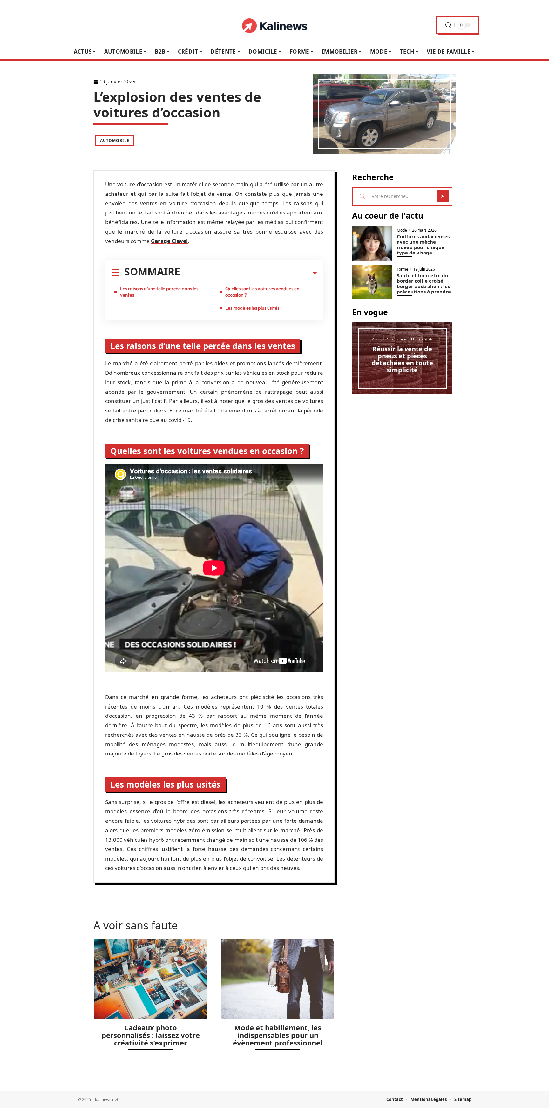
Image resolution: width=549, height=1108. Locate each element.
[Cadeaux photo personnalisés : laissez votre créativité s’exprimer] (150, 979)
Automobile (114, 140)
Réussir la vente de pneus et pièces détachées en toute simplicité (402, 359)
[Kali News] (274, 25)
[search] (448, 25)
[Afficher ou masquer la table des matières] (248, 273)
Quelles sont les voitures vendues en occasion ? (262, 292)
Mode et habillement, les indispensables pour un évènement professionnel (277, 1035)
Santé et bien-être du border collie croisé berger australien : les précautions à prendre (424, 283)
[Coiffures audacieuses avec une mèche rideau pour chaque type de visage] (372, 243)
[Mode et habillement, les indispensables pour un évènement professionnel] (277, 979)
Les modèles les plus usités (252, 308)
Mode (402, 230)
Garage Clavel (169, 241)
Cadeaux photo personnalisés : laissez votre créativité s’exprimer (151, 1035)
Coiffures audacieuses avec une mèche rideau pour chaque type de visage (423, 244)
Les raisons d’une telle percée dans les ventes (159, 292)
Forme (402, 269)
